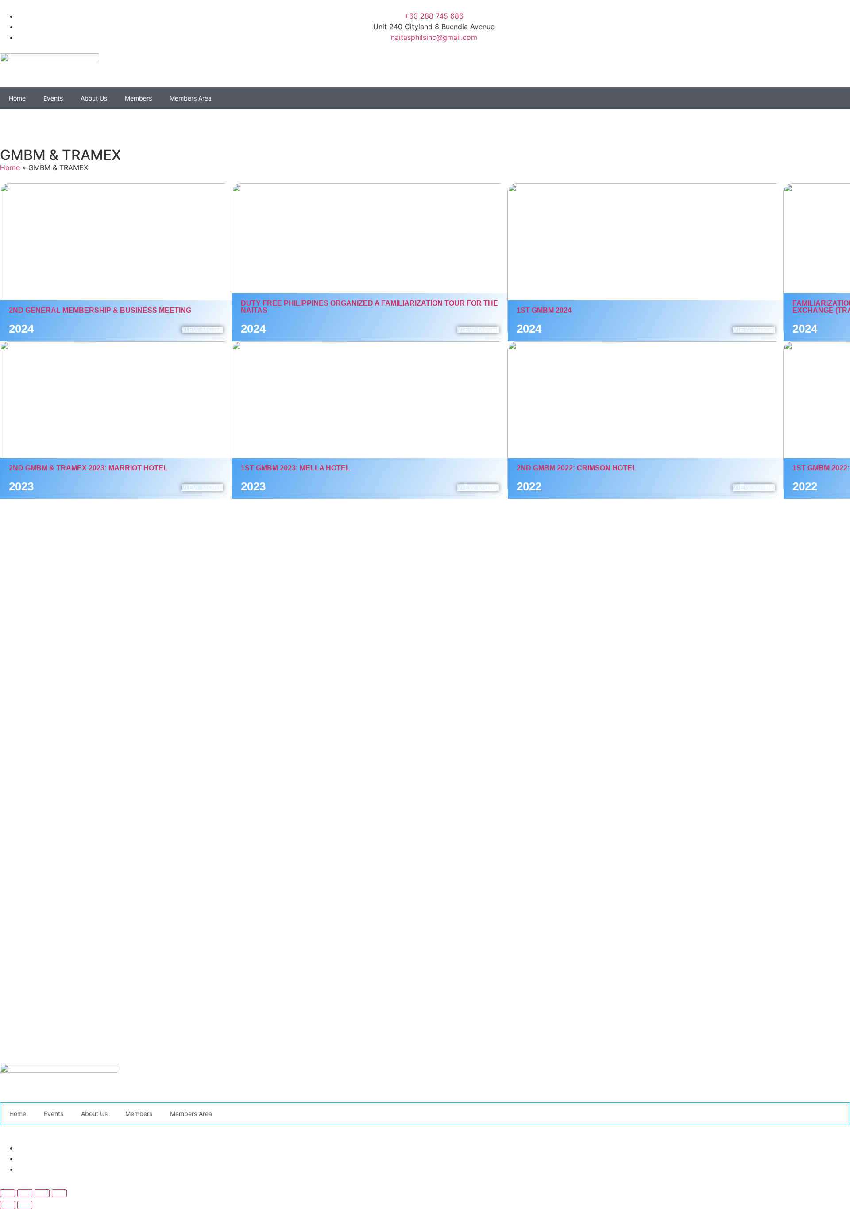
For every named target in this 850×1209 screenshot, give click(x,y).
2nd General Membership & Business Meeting (100, 310)
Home (17, 98)
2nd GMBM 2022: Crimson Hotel (577, 468)
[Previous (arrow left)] (7, 1205)
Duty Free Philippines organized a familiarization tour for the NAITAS (369, 306)
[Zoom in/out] (7, 1193)
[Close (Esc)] (59, 1193)
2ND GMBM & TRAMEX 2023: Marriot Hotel (88, 468)
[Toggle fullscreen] (24, 1193)
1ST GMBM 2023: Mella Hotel (295, 468)
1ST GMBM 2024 (544, 310)
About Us (94, 98)
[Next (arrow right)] (24, 1205)
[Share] (42, 1193)
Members (138, 98)
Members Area (191, 98)
